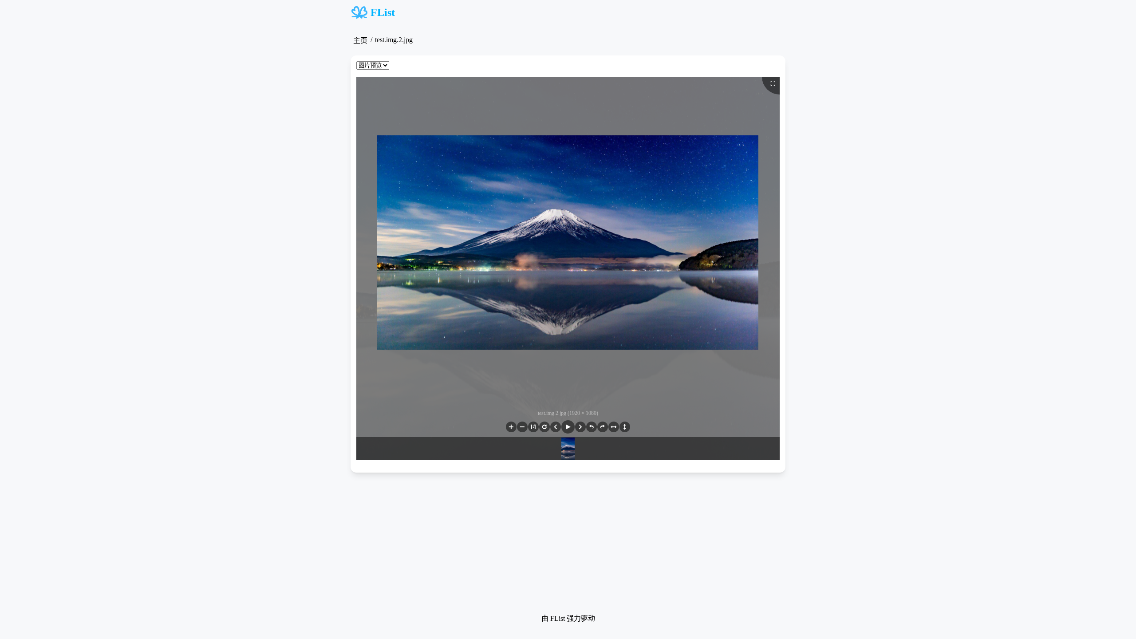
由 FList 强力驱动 (568, 618)
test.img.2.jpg (394, 39)
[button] (511, 427)
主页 (360, 40)
